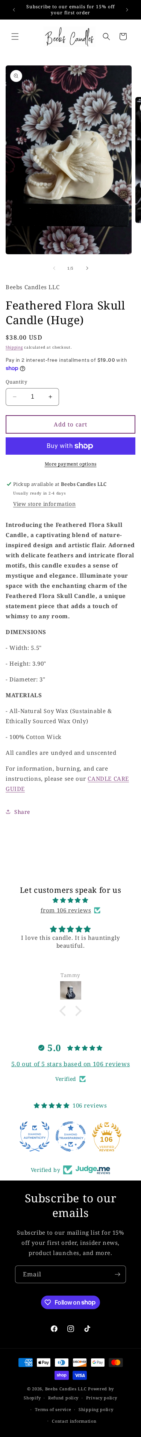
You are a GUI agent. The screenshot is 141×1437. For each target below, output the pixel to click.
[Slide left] (54, 268)
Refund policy (63, 1398)
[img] (70, 900)
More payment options (71, 464)
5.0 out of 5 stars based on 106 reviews (70, 1064)
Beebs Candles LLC (66, 1388)
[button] (15, 36)
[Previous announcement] (14, 10)
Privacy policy (101, 1398)
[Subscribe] (117, 1274)
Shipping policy (96, 1409)
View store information (44, 503)
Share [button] (22, 811)
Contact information (74, 1421)
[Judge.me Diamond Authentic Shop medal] (35, 1136)
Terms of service (53, 1409)
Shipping (14, 347)
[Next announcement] (127, 10)
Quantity (16, 381)
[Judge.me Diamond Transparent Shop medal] (71, 1136)
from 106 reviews (66, 910)
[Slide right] (87, 268)
